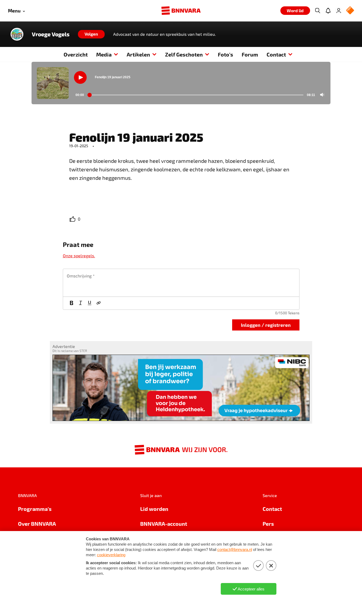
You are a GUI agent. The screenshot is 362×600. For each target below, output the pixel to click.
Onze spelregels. (79, 255)
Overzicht (76, 54)
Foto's (225, 54)
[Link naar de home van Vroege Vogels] (17, 34)
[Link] (98, 303)
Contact (276, 54)
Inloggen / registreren (266, 325)
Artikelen (138, 54)
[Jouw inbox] (328, 10)
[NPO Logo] (350, 10)
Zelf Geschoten (184, 54)
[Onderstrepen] (89, 303)
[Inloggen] (338, 10)
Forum (250, 54)
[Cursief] (80, 303)
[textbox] (181, 283)
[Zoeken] (317, 10)
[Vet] (71, 303)
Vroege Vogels (50, 34)
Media (104, 54)
